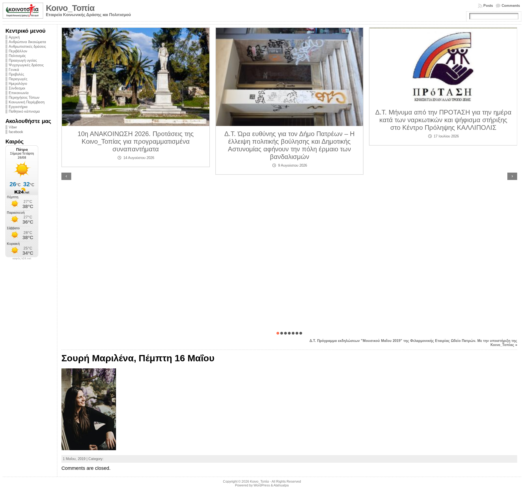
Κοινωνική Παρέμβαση (26, 102)
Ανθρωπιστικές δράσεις (27, 46)
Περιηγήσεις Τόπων (24, 97)
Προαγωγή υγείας (23, 60)
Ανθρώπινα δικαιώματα (27, 42)
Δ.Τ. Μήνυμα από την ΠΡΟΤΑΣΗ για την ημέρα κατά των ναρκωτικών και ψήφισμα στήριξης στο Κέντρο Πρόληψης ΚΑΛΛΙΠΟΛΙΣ (443, 120)
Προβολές (16, 74)
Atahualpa (281, 485)
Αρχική (14, 37)
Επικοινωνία (19, 93)
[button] (277, 333)
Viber (13, 127)
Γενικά (14, 70)
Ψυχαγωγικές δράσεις (26, 65)
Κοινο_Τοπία (70, 8)
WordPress (262, 485)
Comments (511, 6)
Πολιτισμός (17, 56)
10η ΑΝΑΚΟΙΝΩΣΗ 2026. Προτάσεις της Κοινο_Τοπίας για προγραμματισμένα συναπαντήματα (136, 141)
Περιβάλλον (18, 51)
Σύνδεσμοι (17, 88)
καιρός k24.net (22, 258)
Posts (488, 6)
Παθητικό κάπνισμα (24, 111)
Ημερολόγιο (18, 84)
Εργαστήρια (18, 107)
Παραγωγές (18, 79)
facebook (16, 132)
